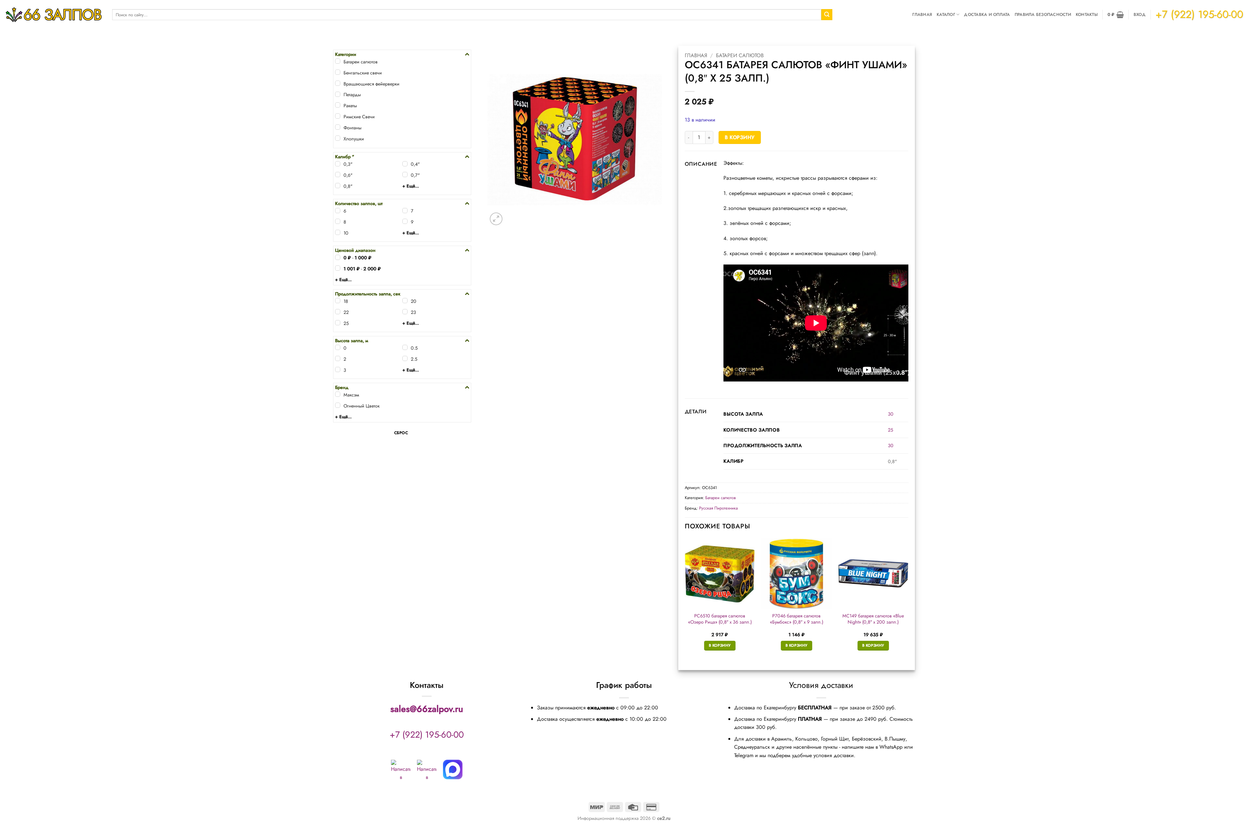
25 (890, 430)
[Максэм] (337, 394)
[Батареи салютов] (337, 61)
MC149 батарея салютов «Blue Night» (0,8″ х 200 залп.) (873, 619)
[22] (337, 311)
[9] (405, 221)
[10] (337, 232)
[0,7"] (405, 174)
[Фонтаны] (337, 127)
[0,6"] (337, 174)
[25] (337, 322)
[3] (337, 369)
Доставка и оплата (987, 14)
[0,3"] (337, 163)
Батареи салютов (740, 55)
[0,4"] (405, 163)
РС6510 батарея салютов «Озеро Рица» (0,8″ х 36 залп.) (720, 619)
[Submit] (826, 14)
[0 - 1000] (337, 257)
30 (890, 414)
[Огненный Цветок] (337, 405)
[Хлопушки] (337, 138)
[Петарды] (337, 94)
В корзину (739, 137)
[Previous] (685, 600)
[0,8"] (337, 185)
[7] (405, 210)
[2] (337, 358)
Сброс (401, 433)
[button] (1116, 14)
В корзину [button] (720, 645)
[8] (337, 221)
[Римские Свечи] (337, 116)
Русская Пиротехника (718, 508)
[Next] (908, 600)
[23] (405, 311)
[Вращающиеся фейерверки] (337, 83)
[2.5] (405, 358)
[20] (405, 300)
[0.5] (405, 347)
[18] (337, 300)
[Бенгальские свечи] (337, 72)
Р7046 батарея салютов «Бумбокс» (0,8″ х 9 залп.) (796, 619)
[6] (337, 210)
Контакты (1087, 14)
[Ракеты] (337, 105)
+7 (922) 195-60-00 (427, 734)
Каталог (946, 14)
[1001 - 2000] (337, 268)
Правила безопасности (1043, 14)
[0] (337, 347)
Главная (922, 14)
